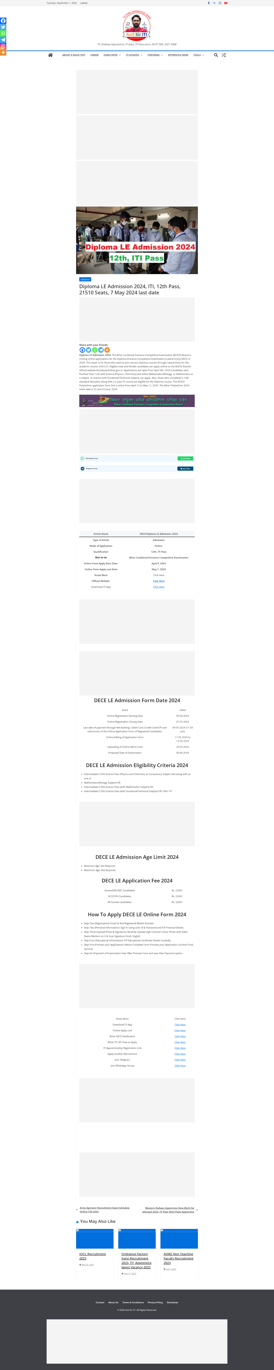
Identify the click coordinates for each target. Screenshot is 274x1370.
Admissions (85, 279)
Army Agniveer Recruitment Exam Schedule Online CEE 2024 (105, 1209)
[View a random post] (223, 55)
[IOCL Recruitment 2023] (95, 1230)
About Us (113, 1302)
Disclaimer (172, 1302)
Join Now (186, 458)
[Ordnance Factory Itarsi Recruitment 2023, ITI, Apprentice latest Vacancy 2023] (137, 1230)
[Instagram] (3, 46)
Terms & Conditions (133, 1302)
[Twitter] (88, 350)
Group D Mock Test (73, 54)
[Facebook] (82, 350)
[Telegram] (101, 350)
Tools (197, 54)
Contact (100, 1302)
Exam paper (110, 54)
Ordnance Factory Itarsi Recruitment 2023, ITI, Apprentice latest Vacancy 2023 (136, 1260)
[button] (119, 55)
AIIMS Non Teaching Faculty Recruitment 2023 (178, 1258)
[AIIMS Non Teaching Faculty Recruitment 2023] (179, 1230)
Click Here (158, 586)
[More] (107, 350)
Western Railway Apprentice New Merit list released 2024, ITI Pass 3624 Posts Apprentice (168, 1209)
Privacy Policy (155, 1302)
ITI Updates (132, 54)
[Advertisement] (137, 92)
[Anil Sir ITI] (50, 55)
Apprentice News (178, 54)
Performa (154, 54)
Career (94, 54)
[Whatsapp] (95, 350)
